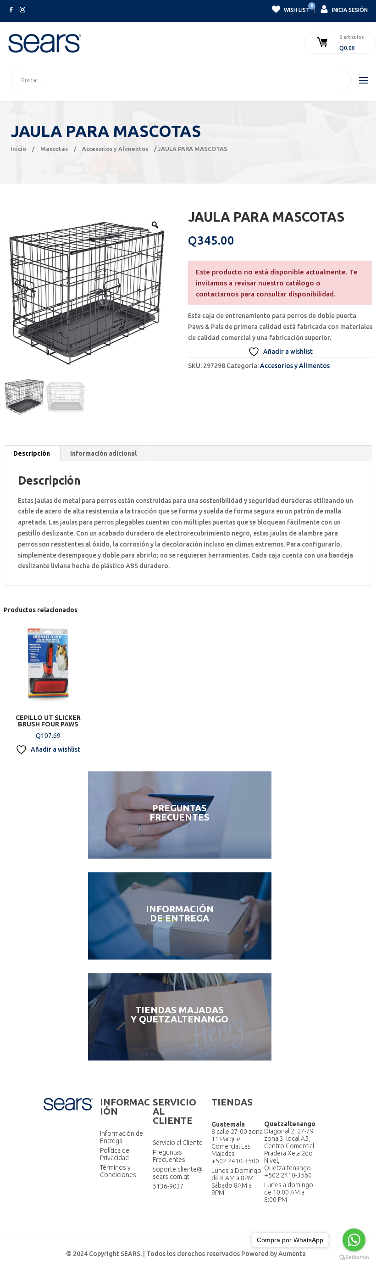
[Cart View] (323, 42)
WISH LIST (296, 9)
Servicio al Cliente (178, 1142)
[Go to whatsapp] (354, 1239)
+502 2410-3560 (288, 1175)
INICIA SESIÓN (349, 10)
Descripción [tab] (31, 453)
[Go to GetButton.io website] (354, 1258)
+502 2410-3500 (235, 1161)
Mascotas (54, 148)
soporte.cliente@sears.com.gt (178, 1173)
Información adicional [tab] (103, 453)
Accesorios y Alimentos (115, 148)
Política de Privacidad (114, 1154)
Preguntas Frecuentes (169, 1156)
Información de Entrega (121, 1137)
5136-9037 (168, 1186)
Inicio (18, 148)
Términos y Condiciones (118, 1171)
